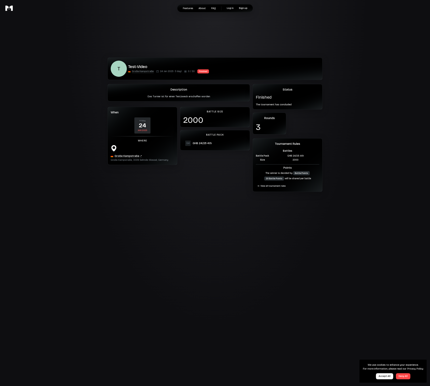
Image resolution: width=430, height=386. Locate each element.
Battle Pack (262, 155)
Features (188, 8)
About (202, 8)
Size (262, 159)
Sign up (243, 8)
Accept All (385, 376)
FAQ (213, 8)
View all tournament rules (273, 186)
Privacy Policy (415, 368)
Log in (230, 8)
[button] (143, 71)
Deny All (403, 376)
